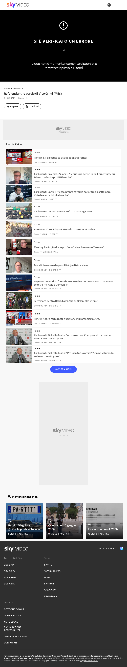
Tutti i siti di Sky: (13, 558)
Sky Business (52, 571)
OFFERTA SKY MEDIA (15, 636)
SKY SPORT (10, 565)
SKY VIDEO (10, 577)
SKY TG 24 (10, 571)
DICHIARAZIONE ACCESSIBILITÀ (12, 628)
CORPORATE (11, 642)
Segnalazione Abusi (89, 660)
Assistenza (28, 658)
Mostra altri (63, 369)
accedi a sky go (108, 548)
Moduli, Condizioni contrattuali (46, 656)
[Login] (109, 5)
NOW (47, 577)
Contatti (39, 658)
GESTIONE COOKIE (14, 609)
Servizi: (48, 558)
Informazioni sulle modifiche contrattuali (95, 656)
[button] (12, 106)
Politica (18, 88)
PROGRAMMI (51, 596)
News (7, 88)
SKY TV (48, 565)
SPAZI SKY (50, 590)
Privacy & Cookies (68, 656)
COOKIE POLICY (12, 615)
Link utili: (9, 602)
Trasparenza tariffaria (13, 658)
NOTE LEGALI (11, 622)
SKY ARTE (9, 583)
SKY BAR (49, 583)
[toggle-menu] (117, 5)
